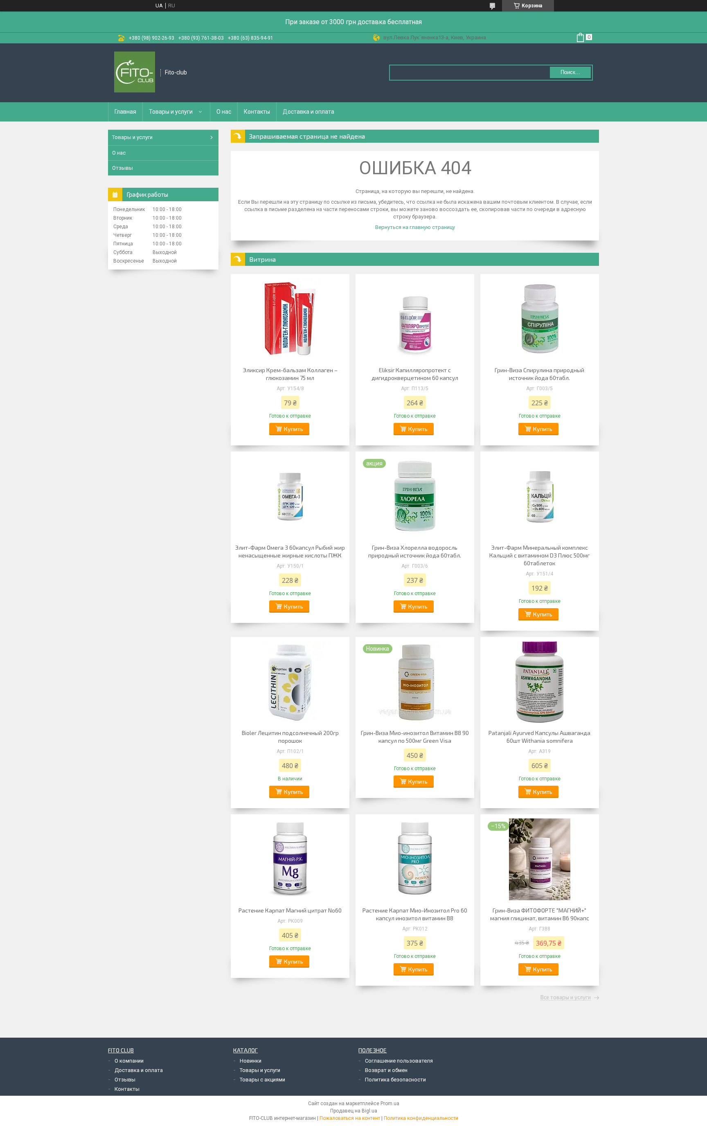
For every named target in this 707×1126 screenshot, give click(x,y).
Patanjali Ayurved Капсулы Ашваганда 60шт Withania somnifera (539, 736)
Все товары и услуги (565, 997)
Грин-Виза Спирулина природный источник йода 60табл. (539, 373)
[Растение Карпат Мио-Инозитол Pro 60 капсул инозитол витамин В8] (415, 859)
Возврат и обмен (386, 1070)
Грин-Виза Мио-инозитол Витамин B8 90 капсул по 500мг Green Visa (415, 736)
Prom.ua (390, 1103)
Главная (125, 111)
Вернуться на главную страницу (415, 227)
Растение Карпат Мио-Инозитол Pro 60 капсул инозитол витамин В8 (415, 914)
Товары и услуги (171, 111)
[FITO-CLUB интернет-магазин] (134, 73)
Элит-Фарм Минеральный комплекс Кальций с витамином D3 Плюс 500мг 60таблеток (539, 555)
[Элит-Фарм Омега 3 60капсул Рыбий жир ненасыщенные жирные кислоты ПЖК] (290, 496)
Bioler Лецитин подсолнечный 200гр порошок (290, 736)
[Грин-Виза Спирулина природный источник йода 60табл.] (539, 319)
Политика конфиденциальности (421, 1118)
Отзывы (122, 168)
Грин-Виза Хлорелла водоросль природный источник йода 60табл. (414, 551)
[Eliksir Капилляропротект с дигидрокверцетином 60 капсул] (415, 319)
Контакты (257, 111)
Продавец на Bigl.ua (353, 1111)
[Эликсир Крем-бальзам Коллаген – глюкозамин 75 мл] (290, 319)
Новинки (250, 1061)
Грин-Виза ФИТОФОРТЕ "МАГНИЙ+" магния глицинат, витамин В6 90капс (539, 914)
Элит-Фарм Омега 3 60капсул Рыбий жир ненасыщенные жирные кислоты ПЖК (290, 551)
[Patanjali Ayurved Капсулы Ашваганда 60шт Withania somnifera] (539, 682)
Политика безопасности (395, 1080)
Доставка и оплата (308, 111)
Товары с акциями (262, 1080)
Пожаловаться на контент (350, 1118)
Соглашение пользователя (399, 1061)
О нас (223, 111)
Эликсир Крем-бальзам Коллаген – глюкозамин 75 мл (290, 373)
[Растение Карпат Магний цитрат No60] (290, 859)
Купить (293, 428)
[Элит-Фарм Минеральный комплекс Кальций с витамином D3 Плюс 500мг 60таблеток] (539, 496)
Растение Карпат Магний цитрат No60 (290, 910)
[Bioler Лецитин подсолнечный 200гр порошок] (290, 682)
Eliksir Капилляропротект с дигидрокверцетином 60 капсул (415, 373)
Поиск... (570, 72)
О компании (129, 1061)
